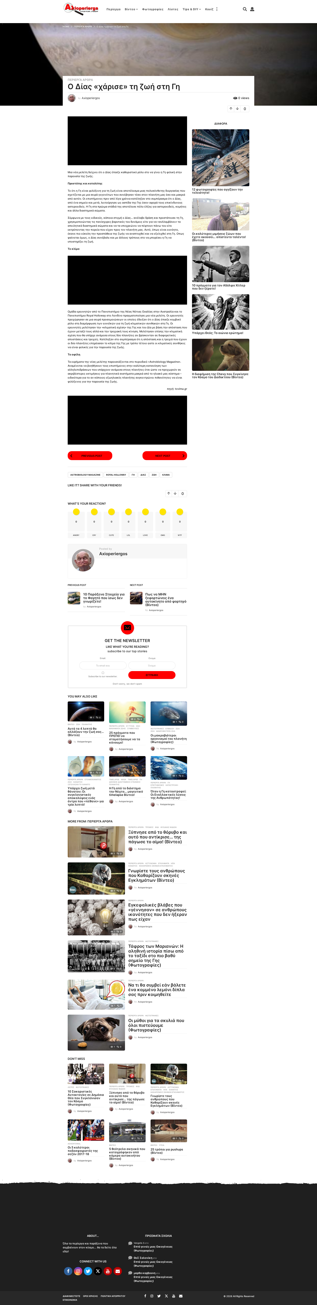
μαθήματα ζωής (117, 729)
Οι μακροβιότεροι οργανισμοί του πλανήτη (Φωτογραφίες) (169, 739)
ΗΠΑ (173, 863)
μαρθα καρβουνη (145, 1273)
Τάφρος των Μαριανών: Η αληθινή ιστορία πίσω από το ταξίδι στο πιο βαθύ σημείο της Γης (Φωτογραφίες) (156, 956)
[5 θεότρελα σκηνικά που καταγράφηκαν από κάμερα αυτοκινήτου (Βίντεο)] (127, 1130)
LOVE (145, 535)
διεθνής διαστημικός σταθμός (124, 782)
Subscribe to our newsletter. (102, 676)
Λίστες (173, 9)
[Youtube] (108, 1271)
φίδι (157, 827)
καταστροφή (172, 785)
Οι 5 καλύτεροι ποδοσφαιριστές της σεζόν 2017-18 (83, 1151)
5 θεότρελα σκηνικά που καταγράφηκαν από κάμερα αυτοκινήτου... (211, 1220)
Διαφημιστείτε (71, 1296)
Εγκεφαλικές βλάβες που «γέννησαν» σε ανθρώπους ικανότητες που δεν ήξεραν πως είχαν (157, 912)
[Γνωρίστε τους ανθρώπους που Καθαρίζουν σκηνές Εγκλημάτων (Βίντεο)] (96, 878)
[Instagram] (78, 1271)
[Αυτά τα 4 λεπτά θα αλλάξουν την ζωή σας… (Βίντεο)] (86, 711)
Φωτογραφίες (153, 9)
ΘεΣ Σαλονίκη (143, 1257)
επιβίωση (169, 729)
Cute (111, 535)
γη (133, 474)
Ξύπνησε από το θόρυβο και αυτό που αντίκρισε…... (112, 1215)
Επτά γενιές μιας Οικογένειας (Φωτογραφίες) (153, 1248)
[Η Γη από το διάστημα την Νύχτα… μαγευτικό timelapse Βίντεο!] (127, 766)
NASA (123, 780)
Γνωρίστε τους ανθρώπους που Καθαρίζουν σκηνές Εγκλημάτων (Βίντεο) (156, 875)
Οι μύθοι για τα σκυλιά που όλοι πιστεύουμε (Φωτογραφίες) (156, 1025)
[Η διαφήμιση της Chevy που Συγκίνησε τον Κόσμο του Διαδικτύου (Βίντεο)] (220, 355)
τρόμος (149, 827)
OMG (163, 535)
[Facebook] (68, 1271)
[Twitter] (88, 1271)
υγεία (161, 1145)
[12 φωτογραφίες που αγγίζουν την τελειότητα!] (220, 157)
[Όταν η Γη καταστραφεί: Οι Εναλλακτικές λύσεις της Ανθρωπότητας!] (169, 768)
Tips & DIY (190, 9)
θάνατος (77, 782)
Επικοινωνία (70, 1300)
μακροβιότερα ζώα (165, 731)
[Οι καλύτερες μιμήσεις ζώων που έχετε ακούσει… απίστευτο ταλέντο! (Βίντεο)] (220, 214)
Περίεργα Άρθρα (80, 80)
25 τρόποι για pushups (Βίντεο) (167, 1151)
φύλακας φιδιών (168, 827)
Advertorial (74, 1144)
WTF (180, 535)
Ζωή (154, 474)
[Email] (118, 1271)
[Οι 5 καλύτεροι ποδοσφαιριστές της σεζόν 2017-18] (86, 1130)
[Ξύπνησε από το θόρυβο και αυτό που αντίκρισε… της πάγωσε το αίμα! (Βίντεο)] (96, 841)
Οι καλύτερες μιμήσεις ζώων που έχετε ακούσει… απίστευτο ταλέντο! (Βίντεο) (219, 237)
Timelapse (114, 780)
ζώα (178, 729)
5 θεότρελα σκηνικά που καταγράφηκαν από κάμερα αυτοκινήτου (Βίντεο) (127, 1153)
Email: (103, 658)
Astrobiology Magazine (85, 474)
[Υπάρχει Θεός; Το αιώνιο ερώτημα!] (220, 312)
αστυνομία (151, 863)
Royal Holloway (116, 474)
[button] (216, 9)
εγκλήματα (163, 863)
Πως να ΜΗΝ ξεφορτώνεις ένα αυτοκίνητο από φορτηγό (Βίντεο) (165, 599)
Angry (76, 535)
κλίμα (166, 474)
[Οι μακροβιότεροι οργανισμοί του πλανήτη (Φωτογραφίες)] (169, 713)
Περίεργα (113, 9)
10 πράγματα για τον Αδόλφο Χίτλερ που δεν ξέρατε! (218, 287)
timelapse (133, 780)
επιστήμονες (157, 785)
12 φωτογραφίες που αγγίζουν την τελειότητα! (217, 191)
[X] (98, 1271)
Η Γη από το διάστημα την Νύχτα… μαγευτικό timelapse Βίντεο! (126, 791)
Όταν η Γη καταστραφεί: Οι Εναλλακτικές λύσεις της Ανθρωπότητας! (168, 795)
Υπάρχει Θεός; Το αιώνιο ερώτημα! (217, 333)
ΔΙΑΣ (143, 474)
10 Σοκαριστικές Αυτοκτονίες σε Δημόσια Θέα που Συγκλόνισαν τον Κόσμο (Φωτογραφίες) (86, 1098)
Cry (94, 535)
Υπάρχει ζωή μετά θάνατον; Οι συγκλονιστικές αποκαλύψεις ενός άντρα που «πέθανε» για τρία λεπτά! (86, 796)
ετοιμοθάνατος (93, 780)
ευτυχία (130, 726)
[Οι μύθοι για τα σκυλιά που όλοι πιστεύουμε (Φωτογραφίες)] (96, 1033)
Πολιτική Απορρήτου (113, 1296)
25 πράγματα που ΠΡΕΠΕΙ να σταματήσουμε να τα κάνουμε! (124, 737)
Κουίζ (209, 9)
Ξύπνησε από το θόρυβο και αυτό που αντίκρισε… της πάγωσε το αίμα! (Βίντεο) (157, 837)
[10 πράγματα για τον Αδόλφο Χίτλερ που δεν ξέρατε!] (220, 264)
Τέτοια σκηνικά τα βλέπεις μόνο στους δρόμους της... (277, 1218)
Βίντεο (130, 9)
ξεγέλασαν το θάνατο (79, 784)
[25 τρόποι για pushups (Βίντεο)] (169, 1130)
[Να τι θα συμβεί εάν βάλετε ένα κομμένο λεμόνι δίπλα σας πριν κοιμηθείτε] (96, 995)
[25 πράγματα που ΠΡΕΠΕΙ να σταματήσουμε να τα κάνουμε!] (127, 712)
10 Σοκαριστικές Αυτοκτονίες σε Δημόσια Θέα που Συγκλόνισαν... (79, 1218)
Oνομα (151, 658)
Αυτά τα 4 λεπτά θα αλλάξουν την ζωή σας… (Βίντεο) (86, 732)
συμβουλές (133, 729)
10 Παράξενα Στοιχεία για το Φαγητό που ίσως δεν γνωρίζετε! (104, 597)
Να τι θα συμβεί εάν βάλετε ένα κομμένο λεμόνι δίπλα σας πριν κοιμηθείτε (157, 989)
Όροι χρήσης (90, 1296)
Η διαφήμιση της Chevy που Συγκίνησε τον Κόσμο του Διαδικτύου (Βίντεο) (220, 375)
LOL (128, 535)
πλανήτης (87, 724)
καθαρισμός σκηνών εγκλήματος (156, 866)
